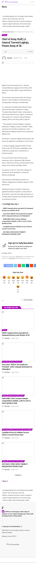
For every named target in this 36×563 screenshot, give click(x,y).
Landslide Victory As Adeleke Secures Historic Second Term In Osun (15, 433)
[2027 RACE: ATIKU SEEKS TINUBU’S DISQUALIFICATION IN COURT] (18, 452)
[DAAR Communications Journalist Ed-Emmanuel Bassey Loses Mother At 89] (18, 320)
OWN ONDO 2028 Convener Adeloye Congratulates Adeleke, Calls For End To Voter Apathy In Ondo (17, 221)
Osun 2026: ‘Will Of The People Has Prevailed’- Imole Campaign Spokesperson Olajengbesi (17, 366)
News (4, 35)
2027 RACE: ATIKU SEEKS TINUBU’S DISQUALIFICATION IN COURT (15, 465)
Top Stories (27, 429)
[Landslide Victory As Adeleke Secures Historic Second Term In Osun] (18, 420)
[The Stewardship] (11, 2)
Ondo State (12, 395)
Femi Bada (9, 58)
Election (5, 361)
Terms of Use (19, 256)
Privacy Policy (12, 258)
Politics (18, 361)
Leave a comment (28, 299)
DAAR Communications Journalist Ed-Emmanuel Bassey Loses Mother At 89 (16, 334)
